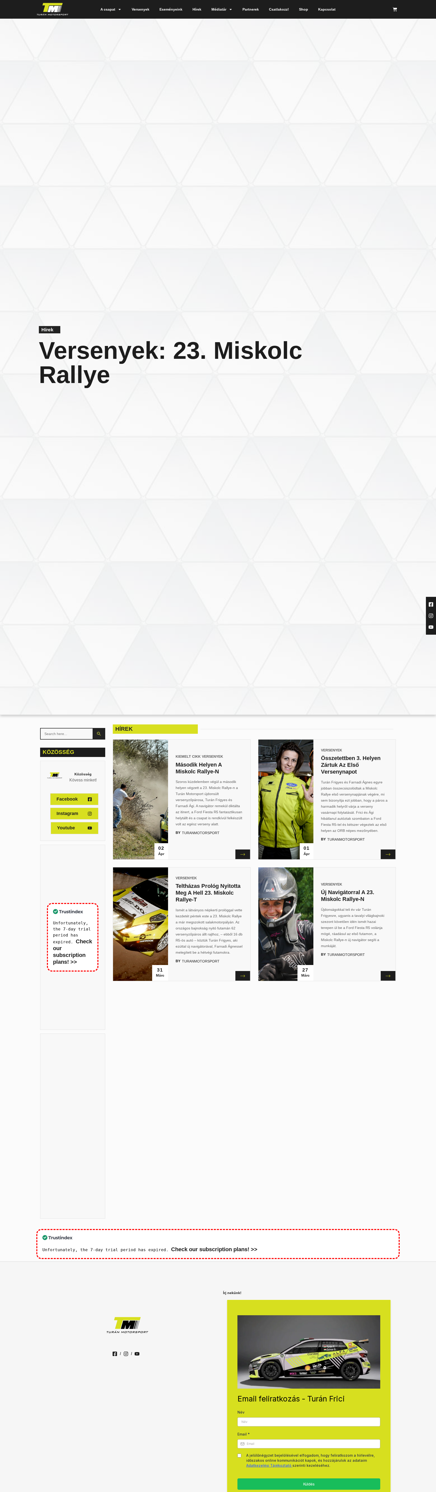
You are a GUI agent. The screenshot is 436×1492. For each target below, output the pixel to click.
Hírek (197, 9)
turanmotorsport (201, 833)
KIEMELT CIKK (188, 756)
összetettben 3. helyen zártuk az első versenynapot (350, 765)
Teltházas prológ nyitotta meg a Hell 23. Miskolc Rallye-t (208, 893)
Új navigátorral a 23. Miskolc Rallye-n (347, 895)
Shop (303, 9)
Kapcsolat (327, 9)
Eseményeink (170, 9)
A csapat (107, 9)
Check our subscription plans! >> (214, 1249)
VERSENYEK (212, 756)
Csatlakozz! (279, 9)
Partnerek (250, 9)
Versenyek (140, 9)
